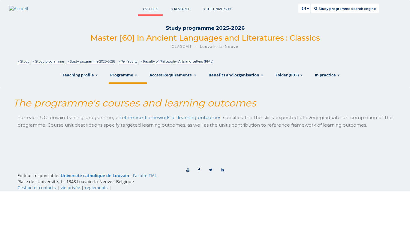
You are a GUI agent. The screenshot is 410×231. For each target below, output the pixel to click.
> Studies (150, 9)
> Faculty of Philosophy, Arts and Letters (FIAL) (176, 61)
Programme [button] (122, 75)
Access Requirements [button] (171, 75)
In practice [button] (326, 75)
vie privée (70, 187)
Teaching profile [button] (78, 75)
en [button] (304, 9)
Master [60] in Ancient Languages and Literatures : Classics (205, 38)
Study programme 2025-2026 (205, 28)
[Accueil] (18, 9)
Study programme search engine (347, 9)
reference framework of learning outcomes (170, 117)
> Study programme (48, 61)
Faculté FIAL (145, 175)
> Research (180, 9)
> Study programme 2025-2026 (91, 61)
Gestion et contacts (36, 187)
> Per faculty (127, 61)
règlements (96, 187)
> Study (23, 61)
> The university (217, 9)
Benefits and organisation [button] (234, 75)
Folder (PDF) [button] (288, 75)
